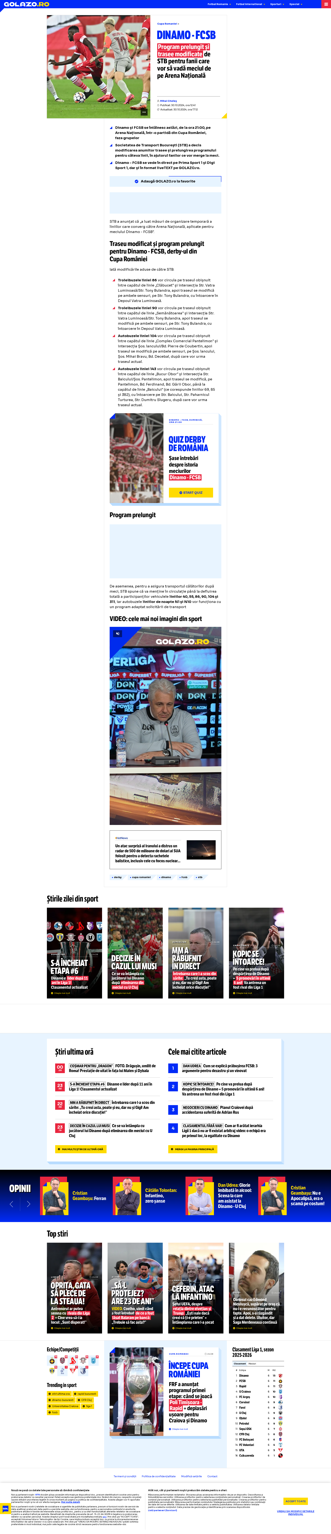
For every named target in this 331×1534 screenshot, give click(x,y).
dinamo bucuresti (62, 1400)
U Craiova (245, 1391)
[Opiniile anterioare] (11, 1204)
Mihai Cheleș (168, 100)
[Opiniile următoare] (28, 1204)
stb (200, 877)
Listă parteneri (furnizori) (162, 1510)
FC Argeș (244, 1397)
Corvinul (244, 1402)
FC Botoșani (246, 1439)
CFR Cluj (86, 1400)
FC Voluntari (246, 1445)
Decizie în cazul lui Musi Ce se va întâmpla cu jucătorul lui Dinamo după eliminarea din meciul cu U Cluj (135, 953)
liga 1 (89, 1406)
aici (105, 1516)
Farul (242, 1407)
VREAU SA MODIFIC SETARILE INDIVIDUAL (295, 1513)
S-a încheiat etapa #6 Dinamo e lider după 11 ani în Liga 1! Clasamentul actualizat (74, 953)
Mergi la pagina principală (194, 1149)
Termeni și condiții (125, 1476)
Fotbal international (249, 4)
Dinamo (244, 1376)
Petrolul (244, 1423)
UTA (241, 1450)
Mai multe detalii (70, 1502)
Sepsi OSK (245, 1429)
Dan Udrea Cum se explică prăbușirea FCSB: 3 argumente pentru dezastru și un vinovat (220, 1068)
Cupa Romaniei (167, 23)
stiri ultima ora (61, 1393)
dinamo (166, 877)
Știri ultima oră (74, 1052)
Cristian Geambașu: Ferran (76, 1196)
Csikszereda (246, 1455)
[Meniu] (326, 4)
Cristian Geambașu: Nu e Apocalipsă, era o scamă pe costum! (294, 1196)
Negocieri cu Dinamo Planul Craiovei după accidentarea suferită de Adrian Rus (220, 1110)
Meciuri (252, 1363)
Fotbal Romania (218, 4)
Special (294, 4)
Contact (212, 1476)
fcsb (184, 877)
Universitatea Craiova (65, 1406)
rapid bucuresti (87, 1393)
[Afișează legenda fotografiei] (144, 112)
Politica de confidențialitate (159, 1476)
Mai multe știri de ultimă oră (82, 1149)
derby (118, 877)
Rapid (242, 1386)
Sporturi (275, 4)
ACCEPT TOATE (296, 1501)
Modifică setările (191, 1476)
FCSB (242, 1381)
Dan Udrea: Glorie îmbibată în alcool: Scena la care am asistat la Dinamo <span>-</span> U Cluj (221, 1196)
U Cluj (242, 1413)
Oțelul (243, 1418)
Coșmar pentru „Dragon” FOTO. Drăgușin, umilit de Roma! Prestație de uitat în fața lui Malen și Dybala (107, 1068)
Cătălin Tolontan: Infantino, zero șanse (149, 1196)
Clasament (240, 1363)
